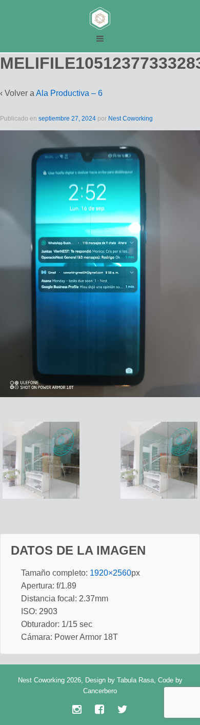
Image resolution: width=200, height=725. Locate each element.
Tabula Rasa (135, 680)
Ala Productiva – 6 (69, 93)
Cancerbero (100, 691)
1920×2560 (110, 573)
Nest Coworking (130, 118)
